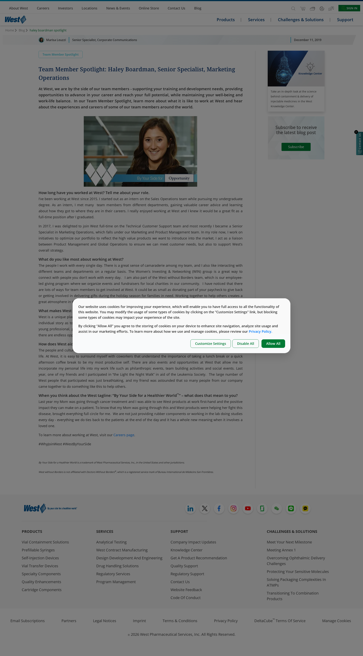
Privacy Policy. (260, 331)
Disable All (245, 343)
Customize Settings (210, 343)
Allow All (273, 343)
